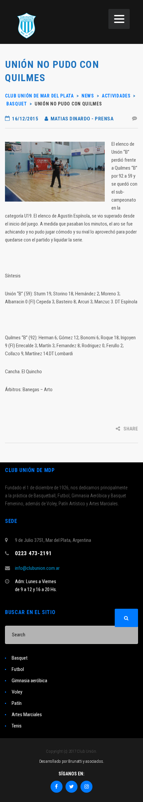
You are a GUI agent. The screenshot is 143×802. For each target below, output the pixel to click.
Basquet (20, 658)
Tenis (17, 726)
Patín (17, 703)
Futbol (18, 669)
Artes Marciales (27, 715)
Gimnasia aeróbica (29, 681)
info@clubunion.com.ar (37, 568)
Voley (17, 692)
